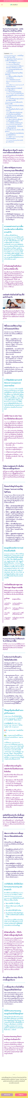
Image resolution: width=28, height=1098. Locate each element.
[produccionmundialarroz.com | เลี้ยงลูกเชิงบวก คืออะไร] (14, 4)
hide (11, 53)
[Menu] (2, 4)
